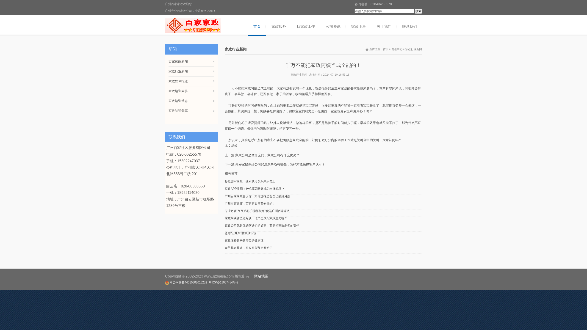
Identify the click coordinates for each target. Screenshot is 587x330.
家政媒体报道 (178, 81)
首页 (385, 49)
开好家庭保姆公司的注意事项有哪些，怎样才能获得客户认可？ (280, 164)
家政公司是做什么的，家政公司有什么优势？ (267, 155)
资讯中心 (396, 49)
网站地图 (261, 276)
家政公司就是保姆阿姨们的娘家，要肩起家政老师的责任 (262, 225)
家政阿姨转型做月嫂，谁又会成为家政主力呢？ (256, 218)
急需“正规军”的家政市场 (240, 233)
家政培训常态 (178, 101)
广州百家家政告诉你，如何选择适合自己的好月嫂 (257, 196)
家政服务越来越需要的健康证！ (245, 240)
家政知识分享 (178, 111)
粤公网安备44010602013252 (188, 282)
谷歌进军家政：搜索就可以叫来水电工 (250, 181)
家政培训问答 (178, 91)
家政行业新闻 (413, 49)
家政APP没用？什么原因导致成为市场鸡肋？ (255, 188)
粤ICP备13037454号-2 (223, 282)
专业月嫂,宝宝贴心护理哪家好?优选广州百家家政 (257, 211)
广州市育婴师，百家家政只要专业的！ (250, 203)
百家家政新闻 (178, 61)
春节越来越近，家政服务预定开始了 (248, 248)
